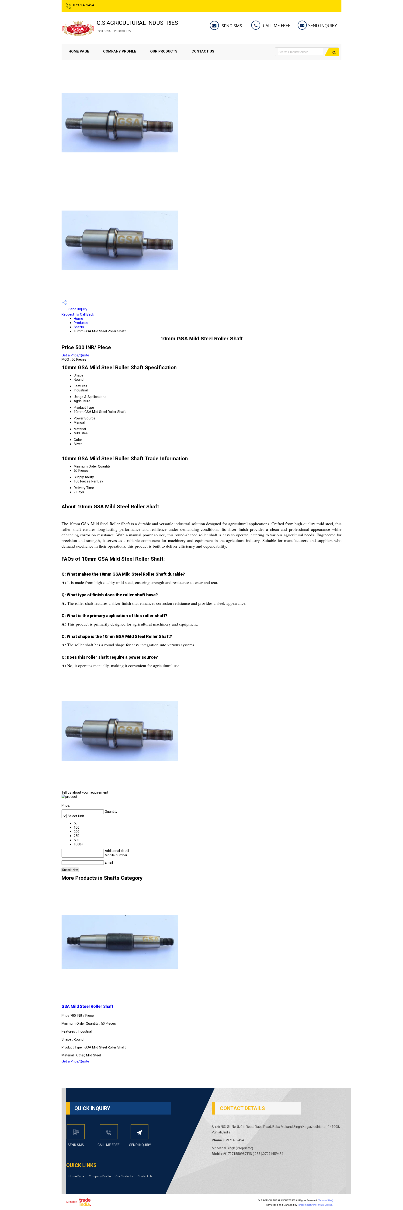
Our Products (163, 51)
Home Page (79, 51)
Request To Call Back (78, 314)
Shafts (79, 327)
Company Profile (119, 51)
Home (78, 319)
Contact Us (202, 51)
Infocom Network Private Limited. (315, 1204)
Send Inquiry (77, 309)
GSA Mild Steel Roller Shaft (87, 1006)
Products (81, 323)
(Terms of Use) (325, 1200)
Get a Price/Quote (75, 355)
